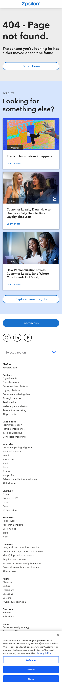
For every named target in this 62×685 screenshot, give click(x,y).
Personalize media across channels (21, 567)
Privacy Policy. (44, 653)
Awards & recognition (14, 601)
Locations (8, 593)
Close (31, 678)
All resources (10, 520)
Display (7, 494)
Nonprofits (8, 475)
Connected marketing (14, 436)
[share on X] (7, 338)
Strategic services (12, 398)
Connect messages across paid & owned (24, 551)
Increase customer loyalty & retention (22, 563)
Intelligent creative (12, 432)
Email (5, 502)
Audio (6, 505)
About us (7, 581)
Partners (7, 612)
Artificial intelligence (14, 428)
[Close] (58, 635)
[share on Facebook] (28, 338)
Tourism (7, 471)
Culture (6, 585)
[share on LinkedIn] (17, 338)
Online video (10, 509)
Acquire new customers (15, 559)
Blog (5, 532)
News (5, 536)
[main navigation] (4, 4)
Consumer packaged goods (17, 447)
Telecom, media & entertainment (20, 479)
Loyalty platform (11, 390)
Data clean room (11, 382)
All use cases (9, 571)
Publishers (8, 616)
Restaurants (8, 459)
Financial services (12, 451)
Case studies (9, 528)
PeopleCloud (10, 367)
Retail (5, 463)
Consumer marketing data (16, 394)
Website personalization (15, 406)
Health (6, 455)
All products (9, 414)
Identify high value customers (18, 555)
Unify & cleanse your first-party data (21, 547)
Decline (31, 669)
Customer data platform (15, 386)
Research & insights (13, 524)
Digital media (10, 378)
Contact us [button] (31, 323)
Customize (31, 659)
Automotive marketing (14, 410)
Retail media (9, 402)
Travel (6, 467)
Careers (7, 597)
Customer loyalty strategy (16, 627)
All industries (10, 483)
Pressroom (8, 589)
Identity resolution (12, 424)
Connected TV (10, 498)
